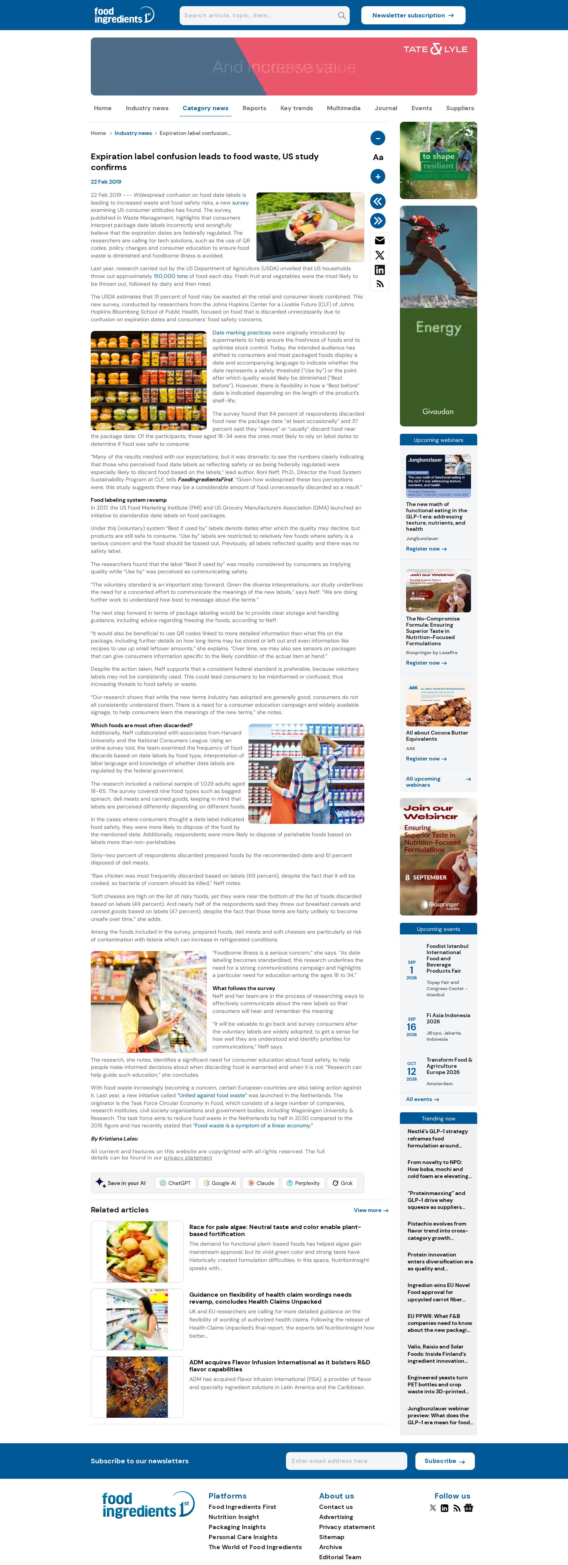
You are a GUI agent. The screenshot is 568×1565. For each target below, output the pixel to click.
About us (337, 1496)
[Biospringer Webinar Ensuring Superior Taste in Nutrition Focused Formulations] (438, 913)
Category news (205, 108)
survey (240, 202)
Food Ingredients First (243, 1506)
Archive (330, 1547)
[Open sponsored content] (284, 93)
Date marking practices (242, 332)
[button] (175, 1183)
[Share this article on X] (380, 256)
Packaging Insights (237, 1527)
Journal (386, 108)
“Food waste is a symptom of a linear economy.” (253, 1125)
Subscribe (441, 1460)
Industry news (147, 108)
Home (103, 108)
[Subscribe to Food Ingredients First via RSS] (380, 287)
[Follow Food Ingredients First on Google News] (469, 1511)
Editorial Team (340, 1557)
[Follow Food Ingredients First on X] (433, 1511)
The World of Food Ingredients (255, 1547)
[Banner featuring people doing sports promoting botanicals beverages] (438, 424)
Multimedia (344, 108)
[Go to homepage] (148, 1516)
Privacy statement (347, 1527)
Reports (254, 108)
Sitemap (331, 1537)
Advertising (336, 1517)
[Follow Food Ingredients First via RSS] (457, 1511)
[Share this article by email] (380, 242)
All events (419, 1099)
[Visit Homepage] (125, 28)
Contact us (336, 1506)
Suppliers (460, 108)
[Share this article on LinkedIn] (380, 271)
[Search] (342, 16)
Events (422, 108)
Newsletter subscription (408, 15)
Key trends (297, 108)
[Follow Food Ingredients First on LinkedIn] (444, 1511)
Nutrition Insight (234, 1517)
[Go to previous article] (379, 201)
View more (367, 1210)
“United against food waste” (212, 1095)
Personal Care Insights (243, 1537)
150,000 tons (171, 276)
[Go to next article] (379, 220)
